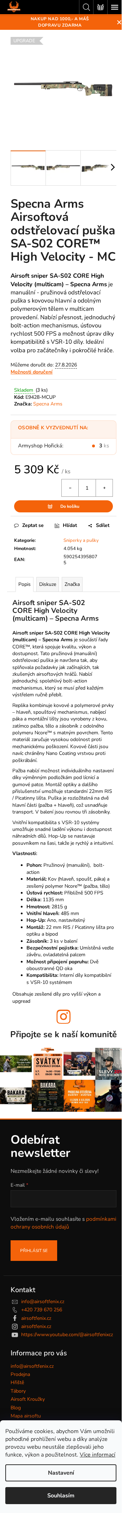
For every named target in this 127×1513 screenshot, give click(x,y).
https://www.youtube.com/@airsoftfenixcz (67, 1334)
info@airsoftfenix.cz (42, 1301)
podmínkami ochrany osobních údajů (63, 1222)
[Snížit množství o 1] (70, 487)
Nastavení (61, 1473)
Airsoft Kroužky (28, 1399)
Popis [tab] (24, 584)
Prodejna (20, 1374)
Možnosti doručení (32, 372)
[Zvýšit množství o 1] (104, 487)
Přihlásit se (34, 1250)
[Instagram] (63, 1016)
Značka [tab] (72, 584)
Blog (16, 1407)
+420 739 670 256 (41, 1309)
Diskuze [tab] (47, 584)
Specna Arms (47, 404)
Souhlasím (60, 1496)
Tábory (18, 1391)
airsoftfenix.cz (36, 1318)
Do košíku (69, 506)
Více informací (97, 1455)
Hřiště (17, 1382)
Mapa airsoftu (26, 1416)
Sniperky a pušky (81, 540)
